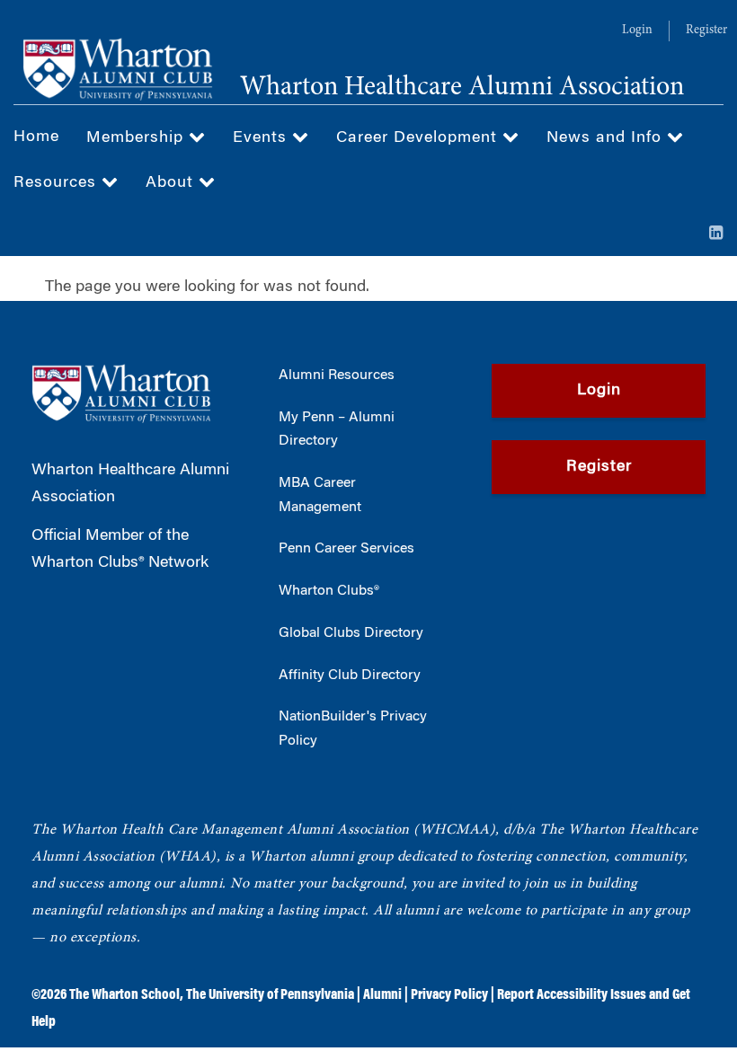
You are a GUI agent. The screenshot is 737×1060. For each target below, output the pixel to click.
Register (706, 30)
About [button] (172, 183)
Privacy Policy (449, 995)
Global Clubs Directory (351, 633)
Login (637, 30)
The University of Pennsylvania (270, 995)
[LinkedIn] (716, 234)
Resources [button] (57, 183)
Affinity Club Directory (350, 675)
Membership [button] (137, 138)
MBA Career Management (320, 495)
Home (36, 137)
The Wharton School (124, 995)
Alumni (382, 995)
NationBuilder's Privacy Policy (353, 729)
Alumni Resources (337, 375)
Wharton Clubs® (329, 591)
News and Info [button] (606, 138)
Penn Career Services (346, 549)
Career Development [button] (419, 138)
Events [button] (262, 138)
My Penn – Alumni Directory (337, 430)
